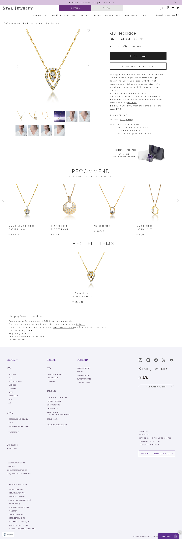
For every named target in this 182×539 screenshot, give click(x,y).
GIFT (47, 15)
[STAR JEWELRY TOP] (18, 8)
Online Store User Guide (17, 470)
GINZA (11, 422)
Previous (21, 66)
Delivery (80, 324)
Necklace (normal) (33, 23)
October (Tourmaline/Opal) (20, 521)
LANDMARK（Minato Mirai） (19, 426)
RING (66, 15)
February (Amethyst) (17, 493)
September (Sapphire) (17, 518)
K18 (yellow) (126, 120)
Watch (119, 15)
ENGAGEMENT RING (55, 374)
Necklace (57, 15)
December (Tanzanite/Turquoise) (22, 529)
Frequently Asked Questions (19, 473)
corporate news (83, 382)
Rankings (11, 466)
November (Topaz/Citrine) (19, 525)
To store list (14, 432)
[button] (175, 536)
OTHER (143, 15)
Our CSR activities (84, 379)
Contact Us (143, 431)
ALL (150, 15)
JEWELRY (75, 8)
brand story (12, 448)
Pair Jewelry (131, 15)
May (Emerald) (14, 503)
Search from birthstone (17, 484)
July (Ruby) (13, 511)
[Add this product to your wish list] (88, 31)
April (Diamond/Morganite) (20, 500)
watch (11, 392)
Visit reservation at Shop (57, 425)
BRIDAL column (53, 419)
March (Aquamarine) (17, 496)
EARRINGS (96, 15)
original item (52, 408)
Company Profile (83, 368)
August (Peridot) (16, 514)
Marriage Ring (54, 378)
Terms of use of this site (149, 445)
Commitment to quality (57, 397)
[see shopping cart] (178, 8)
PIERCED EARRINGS (80, 15)
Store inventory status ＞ (138, 66)
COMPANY (82, 360)
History (80, 371)
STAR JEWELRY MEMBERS (156, 386)
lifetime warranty (54, 401)
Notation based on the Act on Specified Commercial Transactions (155, 439)
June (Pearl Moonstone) (19, 507)
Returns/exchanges (63, 327)
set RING (51, 381)
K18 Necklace (102, 225)
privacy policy (144, 435)
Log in (161, 8)
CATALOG (38, 15)
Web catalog (12, 445)
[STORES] (168, 8)
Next (84, 66)
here (30, 330)
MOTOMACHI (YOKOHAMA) (18, 419)
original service (53, 405)
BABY (10, 399)
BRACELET (108, 15)
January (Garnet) (16, 489)
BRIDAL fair (51, 391)
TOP (6, 23)
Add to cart (138, 56)
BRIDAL (107, 8)
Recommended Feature (16, 463)
